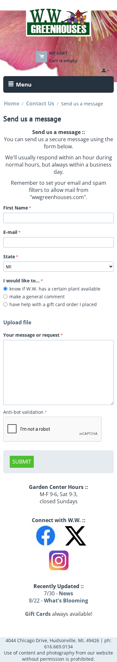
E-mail (10, 232)
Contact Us (40, 103)
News (66, 593)
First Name (15, 208)
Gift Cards (38, 613)
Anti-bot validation (23, 412)
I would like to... (21, 280)
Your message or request (31, 335)
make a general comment (38, 296)
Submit (21, 461)
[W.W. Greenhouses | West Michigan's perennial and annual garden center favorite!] (58, 21)
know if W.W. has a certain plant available (56, 289)
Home (11, 103)
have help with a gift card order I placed (54, 304)
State (9, 256)
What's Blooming (66, 600)
